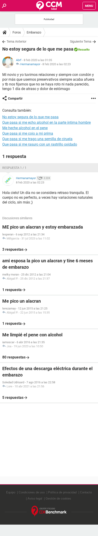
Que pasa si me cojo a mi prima (27, 133)
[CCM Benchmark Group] (49, 511)
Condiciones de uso (32, 492)
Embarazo (34, 32)
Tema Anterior (16, 41)
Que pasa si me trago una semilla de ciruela (37, 139)
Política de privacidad (62, 492)
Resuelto (84, 49)
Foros (17, 32)
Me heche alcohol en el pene (25, 128)
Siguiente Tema (80, 41)
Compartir (15, 98)
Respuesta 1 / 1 (14, 168)
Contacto (86, 492)
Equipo (10, 492)
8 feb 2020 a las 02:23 (56, 64)
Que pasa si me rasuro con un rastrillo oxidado (39, 144)
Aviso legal (35, 498)
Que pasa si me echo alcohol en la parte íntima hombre (46, 122)
